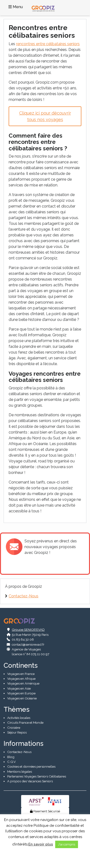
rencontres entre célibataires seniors (48, 44)
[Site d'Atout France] (54, 801)
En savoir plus (40, 844)
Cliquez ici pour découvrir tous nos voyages (45, 116)
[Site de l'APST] (37, 801)
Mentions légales (19, 771)
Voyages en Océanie (22, 698)
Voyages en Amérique (23, 683)
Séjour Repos (17, 732)
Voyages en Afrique (21, 678)
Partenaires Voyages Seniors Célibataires (36, 776)
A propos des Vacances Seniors (30, 781)
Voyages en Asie (19, 688)
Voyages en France (21, 674)
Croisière (13, 727)
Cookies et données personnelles (31, 766)
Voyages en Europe (21, 693)
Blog (10, 757)
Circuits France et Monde (25, 722)
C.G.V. (11, 762)
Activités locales (18, 718)
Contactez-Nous (23, 596)
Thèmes (17, 709)
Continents (21, 665)
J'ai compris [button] (66, 844)
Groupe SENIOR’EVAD (28, 629)
